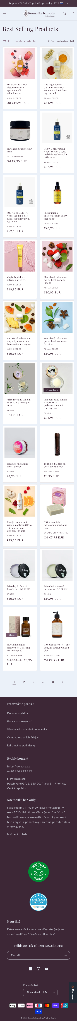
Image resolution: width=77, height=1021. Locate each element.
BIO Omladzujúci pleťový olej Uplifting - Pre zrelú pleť (19, 647)
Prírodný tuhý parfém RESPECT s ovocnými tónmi (19, 402)
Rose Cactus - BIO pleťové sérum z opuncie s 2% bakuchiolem (17, 89)
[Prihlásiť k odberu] (66, 955)
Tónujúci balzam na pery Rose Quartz (54, 465)
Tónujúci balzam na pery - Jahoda (17, 465)
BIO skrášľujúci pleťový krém (19, 150)
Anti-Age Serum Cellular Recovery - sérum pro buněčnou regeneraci (55, 89)
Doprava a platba (17, 713)
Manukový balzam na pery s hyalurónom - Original (55, 341)
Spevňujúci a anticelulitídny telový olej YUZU (56, 215)
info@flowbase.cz (18, 766)
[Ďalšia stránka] (63, 682)
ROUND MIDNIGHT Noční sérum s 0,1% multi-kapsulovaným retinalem (18, 217)
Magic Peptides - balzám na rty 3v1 (16, 278)
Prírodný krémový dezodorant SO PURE (18, 587)
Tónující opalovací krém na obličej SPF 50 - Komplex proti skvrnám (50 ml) (19, 526)
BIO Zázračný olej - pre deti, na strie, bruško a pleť (57, 647)
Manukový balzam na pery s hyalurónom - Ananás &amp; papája (19, 341)
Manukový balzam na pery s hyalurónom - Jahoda (55, 280)
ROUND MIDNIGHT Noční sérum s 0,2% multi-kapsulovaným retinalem (55, 153)
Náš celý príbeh (17, 834)
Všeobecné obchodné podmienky (27, 729)
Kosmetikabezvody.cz (36, 1018)
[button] (4, 13)
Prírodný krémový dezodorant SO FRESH (56, 587)
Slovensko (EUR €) (37, 992)
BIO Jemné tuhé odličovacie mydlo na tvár (55, 525)
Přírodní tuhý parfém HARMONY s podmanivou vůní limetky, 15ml (56, 404)
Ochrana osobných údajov (23, 737)
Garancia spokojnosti (19, 721)
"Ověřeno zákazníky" (41, 934)
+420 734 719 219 (19, 771)
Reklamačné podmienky (21, 745)
